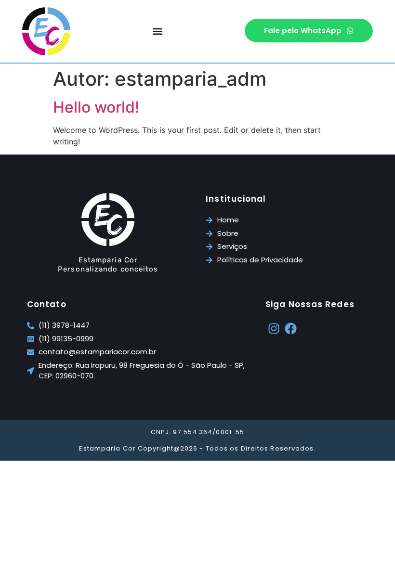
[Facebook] (290, 328)
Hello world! (96, 107)
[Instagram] (273, 328)
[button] (158, 31)
